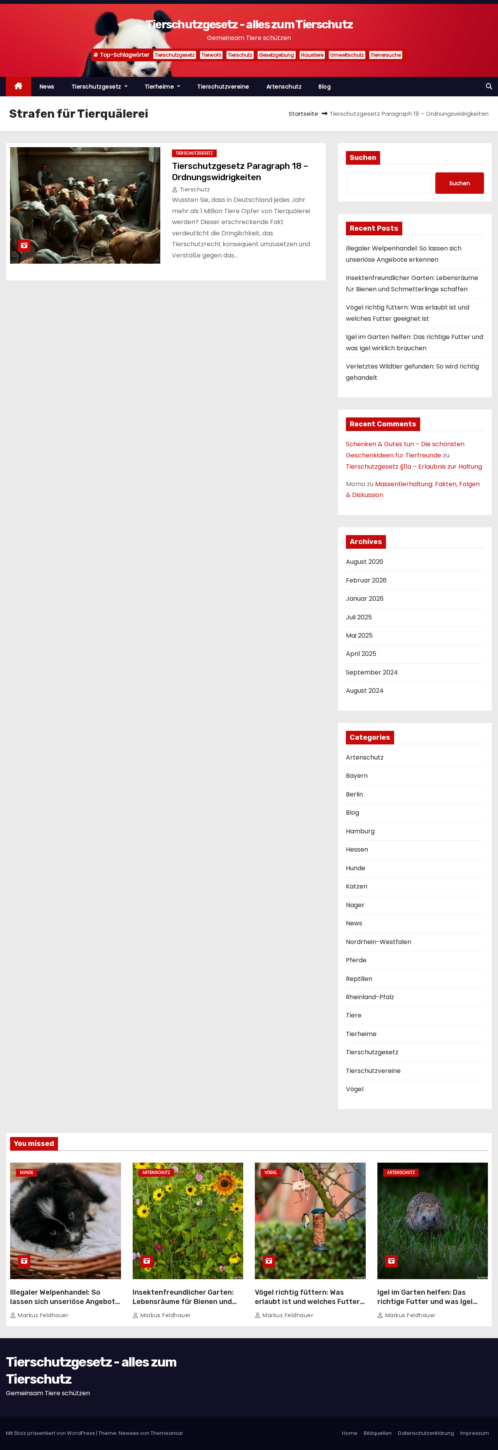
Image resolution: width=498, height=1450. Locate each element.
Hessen (357, 849)
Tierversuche (386, 55)
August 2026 (364, 561)
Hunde (355, 868)
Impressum (474, 1433)
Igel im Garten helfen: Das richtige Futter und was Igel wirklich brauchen (425, 1301)
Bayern (357, 775)
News (47, 86)
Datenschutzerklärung (426, 1433)
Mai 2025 (359, 635)
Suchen (363, 157)
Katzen (356, 886)
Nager (355, 905)
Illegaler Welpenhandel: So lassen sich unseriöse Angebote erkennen (64, 1301)
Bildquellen (378, 1433)
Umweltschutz (347, 55)
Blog (325, 86)
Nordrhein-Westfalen (378, 941)
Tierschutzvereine (223, 86)
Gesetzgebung (276, 55)
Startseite (303, 114)
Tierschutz (240, 55)
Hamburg (360, 831)
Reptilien (359, 978)
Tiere (353, 1015)
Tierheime (160, 86)
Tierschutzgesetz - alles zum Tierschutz (249, 24)
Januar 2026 (365, 598)
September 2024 (372, 672)
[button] (489, 86)
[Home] (18, 87)
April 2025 (361, 653)
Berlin (354, 794)
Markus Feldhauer (42, 1315)
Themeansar (167, 1433)
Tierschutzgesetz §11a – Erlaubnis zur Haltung (414, 466)
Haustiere (312, 55)
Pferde (356, 960)
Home (350, 1433)
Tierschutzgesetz (175, 55)
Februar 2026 (366, 580)
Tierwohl (211, 55)
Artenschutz (284, 86)
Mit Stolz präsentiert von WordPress (51, 1433)
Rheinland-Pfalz (370, 997)
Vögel (354, 1089)
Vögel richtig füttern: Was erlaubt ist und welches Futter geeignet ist (307, 1301)
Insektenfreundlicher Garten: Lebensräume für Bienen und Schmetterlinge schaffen (183, 1301)
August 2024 (365, 690)
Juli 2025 (359, 617)
